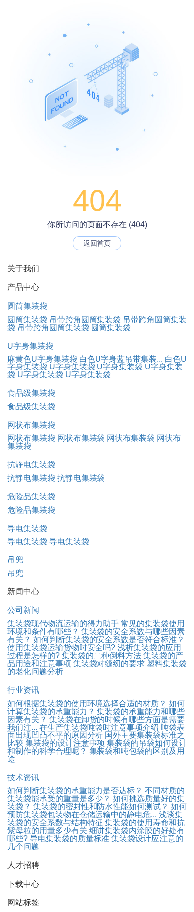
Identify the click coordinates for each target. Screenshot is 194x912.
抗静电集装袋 (31, 464)
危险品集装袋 (31, 496)
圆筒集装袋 (27, 306)
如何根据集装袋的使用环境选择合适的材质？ (87, 703)
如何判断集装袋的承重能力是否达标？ (75, 790)
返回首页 (97, 243)
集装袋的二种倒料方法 (101, 655)
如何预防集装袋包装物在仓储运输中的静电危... (97, 810)
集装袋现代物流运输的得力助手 (63, 623)
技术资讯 (23, 777)
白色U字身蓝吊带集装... (121, 359)
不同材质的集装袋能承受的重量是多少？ (96, 794)
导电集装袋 (27, 528)
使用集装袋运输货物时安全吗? (61, 647)
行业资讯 (23, 690)
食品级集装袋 (31, 393)
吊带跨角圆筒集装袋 (85, 319)
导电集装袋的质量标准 (69, 838)
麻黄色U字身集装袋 (42, 359)
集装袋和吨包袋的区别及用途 (96, 755)
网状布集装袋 (31, 425)
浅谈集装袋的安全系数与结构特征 (95, 818)
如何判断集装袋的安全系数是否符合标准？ (109, 639)
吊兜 (15, 559)
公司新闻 (23, 610)
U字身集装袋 (30, 346)
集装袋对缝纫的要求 (109, 663)
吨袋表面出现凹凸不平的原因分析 (96, 731)
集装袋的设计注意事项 (65, 743)
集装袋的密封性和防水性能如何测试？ (101, 806)
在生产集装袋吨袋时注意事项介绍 (99, 727)
